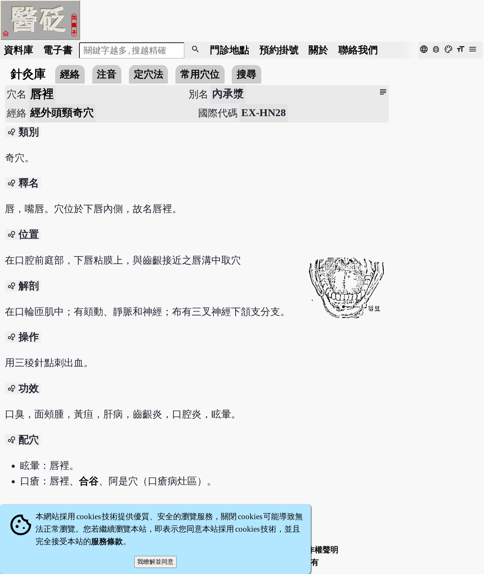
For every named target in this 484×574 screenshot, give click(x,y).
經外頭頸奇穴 (62, 112)
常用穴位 (200, 74)
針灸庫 (28, 74)
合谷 (89, 481)
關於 (318, 50)
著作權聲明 (318, 550)
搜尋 (246, 74)
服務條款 (107, 541)
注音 (106, 74)
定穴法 (148, 74)
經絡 (70, 74)
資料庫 (18, 50)
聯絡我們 (358, 50)
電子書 (58, 50)
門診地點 (229, 50)
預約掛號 (279, 50)
